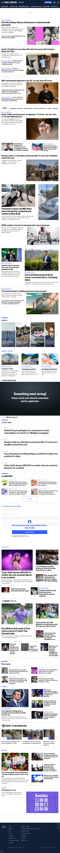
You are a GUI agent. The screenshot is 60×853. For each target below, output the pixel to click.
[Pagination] (54, 728)
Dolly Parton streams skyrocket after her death (20, 590)
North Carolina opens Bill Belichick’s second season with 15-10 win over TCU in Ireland (46, 624)
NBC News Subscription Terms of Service (31, 828)
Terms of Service (25, 826)
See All (30, 499)
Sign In (27, 536)
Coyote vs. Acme (7, 369)
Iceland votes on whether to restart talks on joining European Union (51, 777)
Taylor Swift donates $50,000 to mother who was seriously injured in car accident (31, 466)
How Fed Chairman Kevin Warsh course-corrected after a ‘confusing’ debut (41, 277)
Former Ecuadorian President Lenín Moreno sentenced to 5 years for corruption (51, 756)
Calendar (55, 108)
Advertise (23, 838)
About (10, 826)
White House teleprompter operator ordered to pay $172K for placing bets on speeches (51, 693)
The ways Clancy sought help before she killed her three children (13, 36)
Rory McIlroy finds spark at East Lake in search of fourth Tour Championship (16, 631)
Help (10, 831)
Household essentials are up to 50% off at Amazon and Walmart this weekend (47, 483)
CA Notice (11, 842)
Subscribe (23, 835)
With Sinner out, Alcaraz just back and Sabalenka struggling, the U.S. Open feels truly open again (53, 650)
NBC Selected (24, 840)
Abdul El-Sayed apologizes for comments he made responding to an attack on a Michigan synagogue (21, 147)
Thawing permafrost (29, 369)
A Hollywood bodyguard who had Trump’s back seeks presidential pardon (51, 716)
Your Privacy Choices (14, 840)
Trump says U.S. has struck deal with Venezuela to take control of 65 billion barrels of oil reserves (50, 767)
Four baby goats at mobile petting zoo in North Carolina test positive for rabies (31, 455)
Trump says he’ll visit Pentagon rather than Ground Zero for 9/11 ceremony (50, 703)
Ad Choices (11, 835)
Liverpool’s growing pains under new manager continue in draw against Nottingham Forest (50, 636)
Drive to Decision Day (40, 108)
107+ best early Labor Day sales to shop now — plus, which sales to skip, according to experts (18, 492)
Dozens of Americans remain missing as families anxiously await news (13, 70)
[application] (43, 36)
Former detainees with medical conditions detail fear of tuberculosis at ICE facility (12, 98)
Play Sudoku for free (9, 790)
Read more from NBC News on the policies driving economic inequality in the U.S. (13, 302)
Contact (10, 828)
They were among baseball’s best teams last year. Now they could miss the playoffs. (14, 648)
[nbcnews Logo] (3, 827)
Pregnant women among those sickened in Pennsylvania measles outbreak (47, 593)
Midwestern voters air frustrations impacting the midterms (50, 743)
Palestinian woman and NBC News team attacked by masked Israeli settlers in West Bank (17, 211)
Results (49, 108)
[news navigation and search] (58, 2)
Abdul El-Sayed (28, 108)
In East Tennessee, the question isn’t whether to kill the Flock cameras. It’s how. (51, 148)
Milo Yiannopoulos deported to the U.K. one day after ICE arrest (27, 80)
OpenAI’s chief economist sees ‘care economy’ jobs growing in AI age (10, 267)
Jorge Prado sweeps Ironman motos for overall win (33, 648)
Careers (10, 833)
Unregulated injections (49, 369)
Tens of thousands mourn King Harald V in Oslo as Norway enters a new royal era (15, 774)
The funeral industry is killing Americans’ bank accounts (24, 291)
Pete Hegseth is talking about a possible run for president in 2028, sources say (14, 713)
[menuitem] (21, 2)
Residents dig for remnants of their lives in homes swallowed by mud (12, 62)
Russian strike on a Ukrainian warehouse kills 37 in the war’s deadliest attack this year (29, 156)
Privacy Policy (12, 838)
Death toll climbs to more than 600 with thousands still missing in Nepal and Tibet (28, 50)
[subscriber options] (54, 2)
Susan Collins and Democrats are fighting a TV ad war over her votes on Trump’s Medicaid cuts (29, 115)
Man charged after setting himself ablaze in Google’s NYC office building (50, 578)
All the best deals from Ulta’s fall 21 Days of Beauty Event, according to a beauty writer (47, 492)
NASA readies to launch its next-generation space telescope (25, 225)
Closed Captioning (25, 833)
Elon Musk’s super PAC (16, 108)
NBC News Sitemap (25, 831)
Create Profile (29, 532)
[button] (43, 35)
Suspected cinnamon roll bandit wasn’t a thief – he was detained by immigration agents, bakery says (13, 91)
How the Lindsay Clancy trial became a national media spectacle (26, 23)
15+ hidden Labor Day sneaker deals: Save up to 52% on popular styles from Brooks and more (18, 483)
